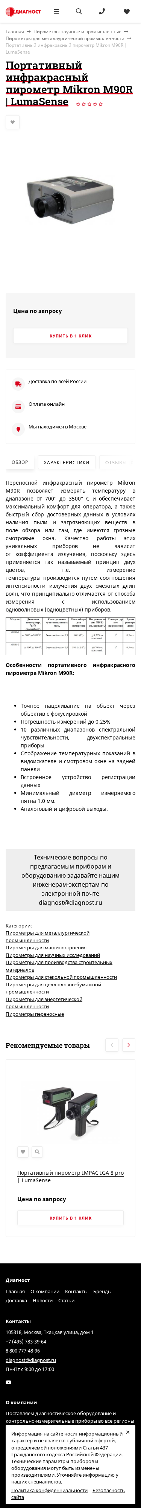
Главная (15, 1291)
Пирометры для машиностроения (46, 947)
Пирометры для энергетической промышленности (44, 1003)
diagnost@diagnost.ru (31, 1360)
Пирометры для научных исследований (53, 955)
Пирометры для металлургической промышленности (65, 38)
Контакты (76, 1291)
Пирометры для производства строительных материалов (59, 966)
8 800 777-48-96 (23, 1350)
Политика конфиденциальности (49, 1490)
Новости (43, 1300)
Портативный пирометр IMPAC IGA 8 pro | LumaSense (70, 1176)
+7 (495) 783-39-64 (26, 1341)
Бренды (102, 1291)
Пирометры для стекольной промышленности (61, 976)
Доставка (16, 1300)
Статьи (66, 1300)
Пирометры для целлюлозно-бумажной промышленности (53, 988)
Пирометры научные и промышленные (77, 31)
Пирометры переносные (35, 1013)
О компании (44, 1291)
